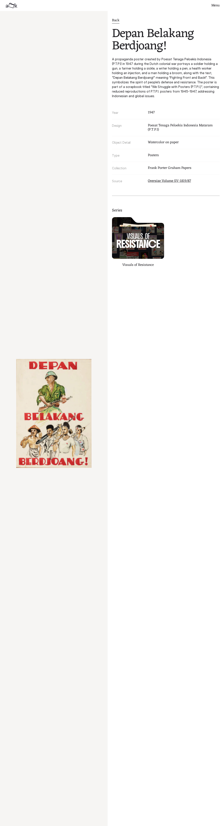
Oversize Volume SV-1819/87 (169, 181)
